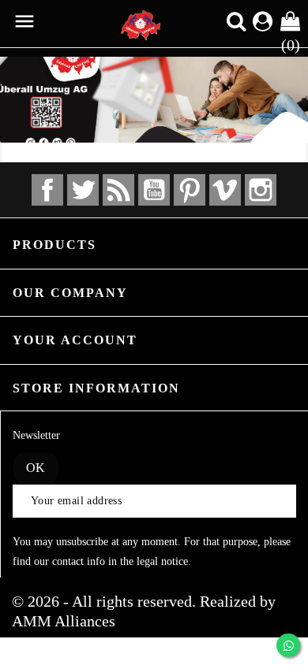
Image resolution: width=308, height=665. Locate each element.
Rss (118, 190)
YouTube (154, 190)
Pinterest (189, 190)
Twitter (83, 190)
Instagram (260, 190)
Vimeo (225, 190)
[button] (23, 95)
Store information (96, 388)
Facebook (47, 190)
